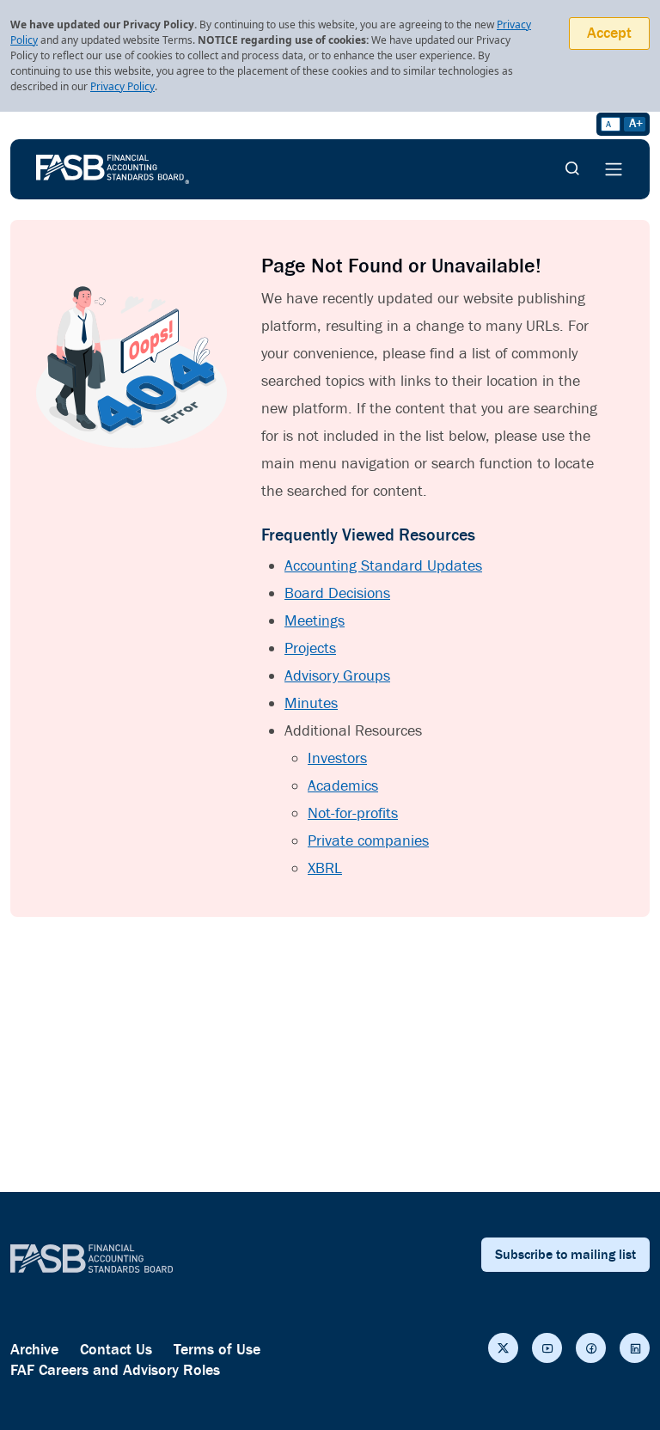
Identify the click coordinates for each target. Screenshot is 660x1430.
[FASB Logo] (112, 167)
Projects (310, 648)
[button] (503, 1348)
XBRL (325, 868)
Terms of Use (217, 1350)
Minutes (311, 703)
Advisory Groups (337, 676)
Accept (609, 33)
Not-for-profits (353, 813)
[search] (572, 169)
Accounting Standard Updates (383, 566)
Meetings (314, 621)
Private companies (368, 841)
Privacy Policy (122, 86)
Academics (343, 786)
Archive (34, 1350)
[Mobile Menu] (613, 169)
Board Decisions (337, 593)
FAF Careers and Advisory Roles (115, 1370)
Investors (337, 758)
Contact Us (116, 1350)
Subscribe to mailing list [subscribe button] (565, 1254)
